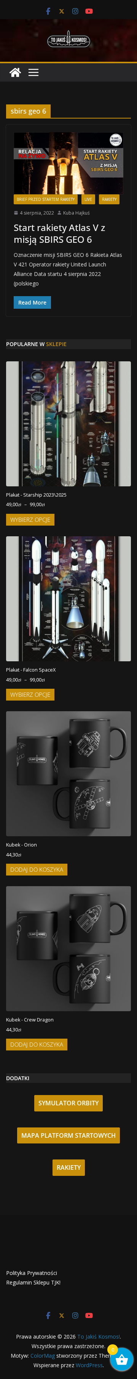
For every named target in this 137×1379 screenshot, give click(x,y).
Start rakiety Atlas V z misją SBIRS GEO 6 (59, 233)
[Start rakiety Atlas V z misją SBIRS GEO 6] (68, 163)
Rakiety (109, 199)
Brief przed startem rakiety (46, 199)
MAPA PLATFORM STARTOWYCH (68, 1135)
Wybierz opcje (30, 519)
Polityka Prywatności (31, 1272)
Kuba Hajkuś (76, 213)
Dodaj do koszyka (36, 869)
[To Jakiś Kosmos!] (15, 72)
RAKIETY (69, 1167)
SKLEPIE (56, 344)
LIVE (88, 199)
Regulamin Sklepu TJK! (33, 1282)
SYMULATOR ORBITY (68, 1103)
